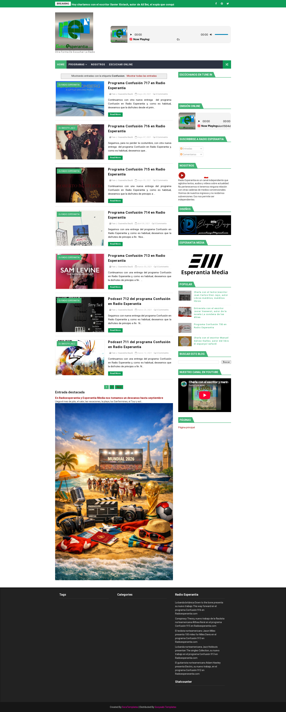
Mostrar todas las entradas (142, 75)
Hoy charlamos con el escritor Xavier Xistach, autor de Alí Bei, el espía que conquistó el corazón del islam (138, 3)
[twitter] (227, 3)
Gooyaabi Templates (165, 707)
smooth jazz (68, 128)
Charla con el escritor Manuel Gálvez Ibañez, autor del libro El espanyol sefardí (211, 340)
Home (61, 64)
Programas (77, 64)
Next (119, 387)
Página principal (186, 427)
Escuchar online (121, 64)
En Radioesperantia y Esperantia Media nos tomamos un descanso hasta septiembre (109, 397)
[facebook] (216, 3)
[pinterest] (221, 3)
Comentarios (189, 154)
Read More (115, 114)
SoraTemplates (130, 707)
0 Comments (162, 94)
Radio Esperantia (70, 85)
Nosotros (98, 64)
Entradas (187, 148)
